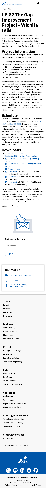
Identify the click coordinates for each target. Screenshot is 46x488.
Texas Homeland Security (13, 423)
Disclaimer (14, 482)
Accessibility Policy (27, 482)
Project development (11, 339)
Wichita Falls (7, 9)
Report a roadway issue (12, 407)
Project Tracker (9, 354)
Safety (7, 369)
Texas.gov (7, 442)
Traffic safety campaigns (12, 384)
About (6, 301)
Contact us (9, 392)
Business (8, 324)
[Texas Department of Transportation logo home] (12, 3)
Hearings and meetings (12, 351)
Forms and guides (10, 331)
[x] (8, 470)
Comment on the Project (14, 153)
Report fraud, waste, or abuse (14, 403)
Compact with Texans (32, 485)
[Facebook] (35, 470)
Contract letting (9, 328)
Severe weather (9, 381)
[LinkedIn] (22, 470)
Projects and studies (11, 358)
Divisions (6, 309)
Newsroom (7, 316)
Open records (8, 400)
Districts (6, 305)
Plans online (8, 335)
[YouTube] (15, 470)
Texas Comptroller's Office (13, 419)
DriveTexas (7, 377)
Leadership (7, 312)
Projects (7, 347)
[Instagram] (29, 470)
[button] (38, 3)
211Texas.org (8, 438)
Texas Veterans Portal (12, 426)
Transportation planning (12, 362)
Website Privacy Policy (13, 485)
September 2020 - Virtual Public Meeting (21, 156)
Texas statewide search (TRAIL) (15, 445)
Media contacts (9, 396)
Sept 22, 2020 (15, 124)
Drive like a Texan (10, 373)
